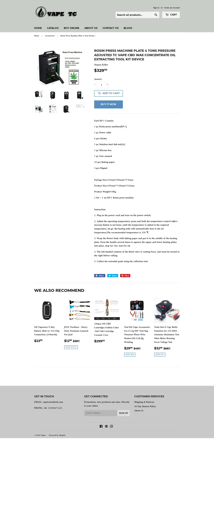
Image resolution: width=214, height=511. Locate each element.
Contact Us (110, 28)
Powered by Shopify (57, 435)
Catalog (53, 28)
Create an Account (172, 8)
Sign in (156, 8)
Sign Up (123, 413)
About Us (90, 28)
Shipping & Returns (144, 402)
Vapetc (43, 435)
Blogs (128, 28)
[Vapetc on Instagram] (111, 427)
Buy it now (108, 104)
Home (38, 28)
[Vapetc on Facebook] (101, 427)
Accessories (49, 35)
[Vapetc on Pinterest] (106, 427)
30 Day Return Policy (145, 406)
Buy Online (71, 28)
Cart (173, 14)
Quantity (98, 79)
